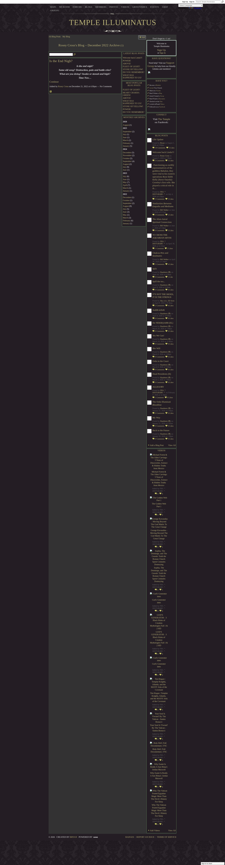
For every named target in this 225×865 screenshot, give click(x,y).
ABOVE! (127, 63)
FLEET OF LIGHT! (131, 66)
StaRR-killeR (158, 310)
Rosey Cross (63, 86)
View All (172, 445)
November (127, 155)
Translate (197, 8)
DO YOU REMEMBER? (133, 72)
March (125, 140)
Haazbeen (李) (165, 272)
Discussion (162, 99)
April (125, 185)
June (125, 137)
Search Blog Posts (75, 54)
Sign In (191, 2)
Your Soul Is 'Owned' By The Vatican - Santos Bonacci (159, 728)
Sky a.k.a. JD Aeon (167, 301)
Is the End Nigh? (61, 61)
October (126, 158)
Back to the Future (160, 430)
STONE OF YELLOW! (133, 69)
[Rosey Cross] (53, 50)
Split (154, 268)
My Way (156, 417)
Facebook (162, 107)
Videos (162, 104)
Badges (129, 837)
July (124, 134)
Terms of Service (166, 837)
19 (160, 148)
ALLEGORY (158, 387)
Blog (160, 93)
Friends (158, 90)
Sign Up (185, 2)
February (126, 143)
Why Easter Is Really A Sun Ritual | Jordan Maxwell (159, 776)
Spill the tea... (158, 281)
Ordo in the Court (160, 361)
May (125, 182)
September (127, 131)
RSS (51, 92)
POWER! (127, 61)
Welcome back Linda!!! (132, 58)
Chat (161, 101)
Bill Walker (164, 210)
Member (158, 85)
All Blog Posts (55, 36)
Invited (151, 88)
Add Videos (155, 830)
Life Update (157, 139)
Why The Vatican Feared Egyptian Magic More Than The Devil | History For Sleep (159, 810)
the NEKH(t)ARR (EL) (162, 323)
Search (222, 2)
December (127, 152)
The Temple (164, 119)
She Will (156, 348)
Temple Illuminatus (112, 22)
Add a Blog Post (157, 445)
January (126, 146)
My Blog (66, 36)
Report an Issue (145, 837)
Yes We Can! (158, 335)
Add (143, 37)
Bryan (162, 143)
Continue (54, 81)
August (126, 125)
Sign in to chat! (207, 863)
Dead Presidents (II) (161, 374)
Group (162, 96)
